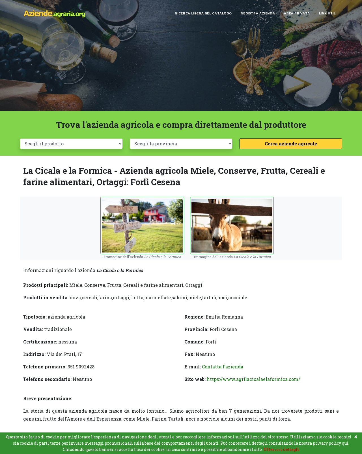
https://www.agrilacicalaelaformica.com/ (253, 379)
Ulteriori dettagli (281, 449)
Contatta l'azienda (222, 367)
